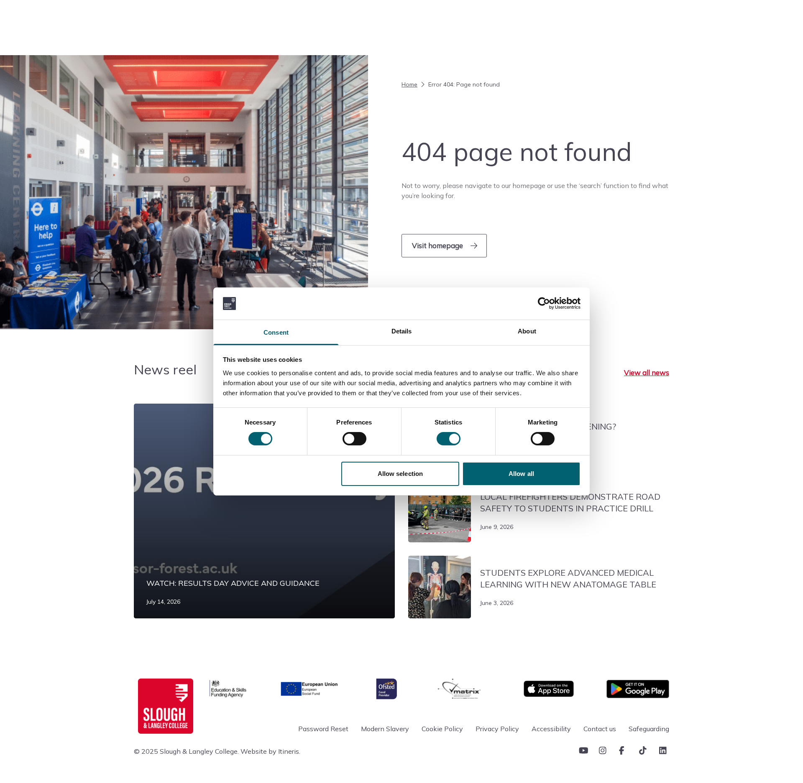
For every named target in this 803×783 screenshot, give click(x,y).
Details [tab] (401, 331)
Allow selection (400, 473)
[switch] (354, 438)
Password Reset (323, 729)
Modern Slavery (385, 729)
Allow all (521, 473)
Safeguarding (649, 729)
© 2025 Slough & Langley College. (186, 751)
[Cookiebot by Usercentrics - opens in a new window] (544, 303)
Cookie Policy (442, 729)
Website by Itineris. (270, 751)
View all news (646, 372)
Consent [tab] (276, 332)
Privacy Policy (497, 729)
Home (409, 84)
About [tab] (527, 331)
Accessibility (551, 729)
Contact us (599, 729)
